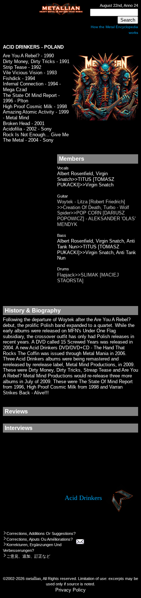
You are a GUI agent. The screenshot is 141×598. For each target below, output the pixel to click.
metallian (33, 578)
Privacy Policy (70, 590)
